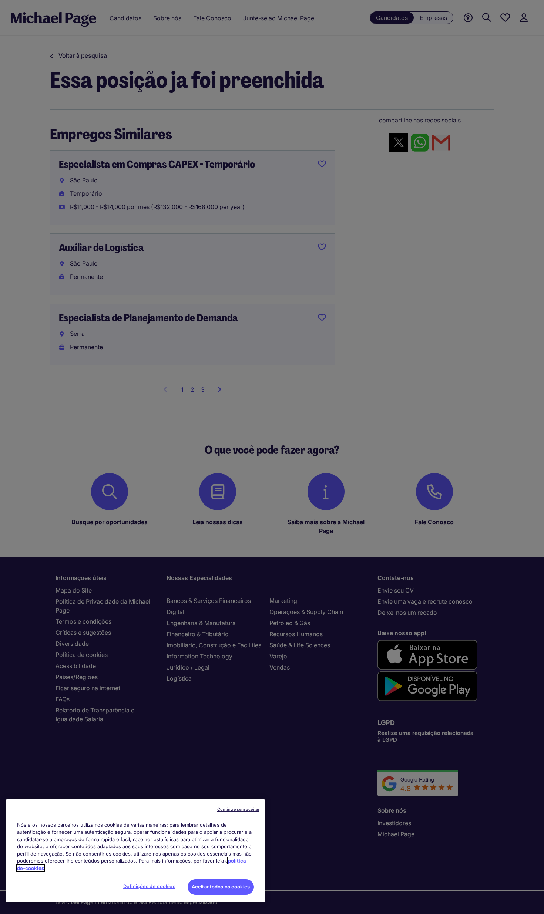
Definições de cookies (149, 886)
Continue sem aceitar (238, 809)
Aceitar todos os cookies (221, 887)
